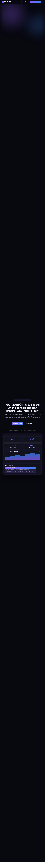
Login (27, 2)
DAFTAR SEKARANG (17, 423)
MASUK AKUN (29, 423)
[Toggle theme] (22, 2)
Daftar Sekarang (35, 2)
